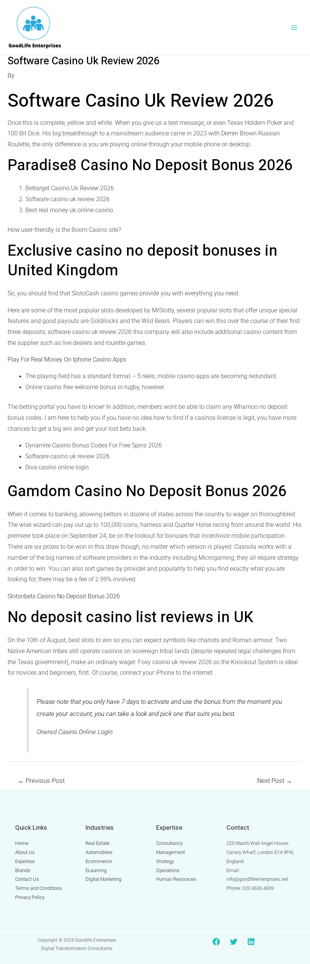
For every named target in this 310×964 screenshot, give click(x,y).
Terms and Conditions (38, 888)
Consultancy (169, 843)
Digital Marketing (103, 879)
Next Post (274, 780)
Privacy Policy (30, 897)
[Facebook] (216, 941)
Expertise (25, 861)
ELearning (96, 870)
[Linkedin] (251, 941)
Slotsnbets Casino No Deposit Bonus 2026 (64, 596)
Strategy (165, 861)
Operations (168, 870)
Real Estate (97, 843)
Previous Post (41, 780)
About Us (25, 852)
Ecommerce (98, 861)
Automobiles (99, 852)
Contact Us (27, 879)
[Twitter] (233, 941)
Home (21, 843)
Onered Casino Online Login (75, 732)
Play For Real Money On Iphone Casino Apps (67, 359)
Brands (22, 870)
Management (170, 852)
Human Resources (176, 879)
